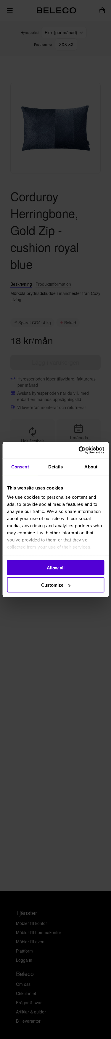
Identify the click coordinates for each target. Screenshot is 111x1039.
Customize (52, 585)
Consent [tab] (20, 466)
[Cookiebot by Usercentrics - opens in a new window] (79, 450)
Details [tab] (55, 466)
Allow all (56, 567)
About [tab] (90, 466)
